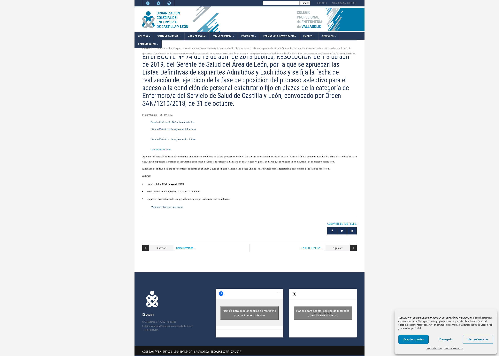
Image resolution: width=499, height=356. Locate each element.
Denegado (445, 339)
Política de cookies (434, 348)
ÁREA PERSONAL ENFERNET (344, 3)
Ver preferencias (478, 339)
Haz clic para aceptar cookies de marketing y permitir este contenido (249, 313)
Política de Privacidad (453, 348)
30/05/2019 (151, 115)
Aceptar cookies (413, 339)
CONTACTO (322, 3)
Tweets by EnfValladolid (322, 313)
